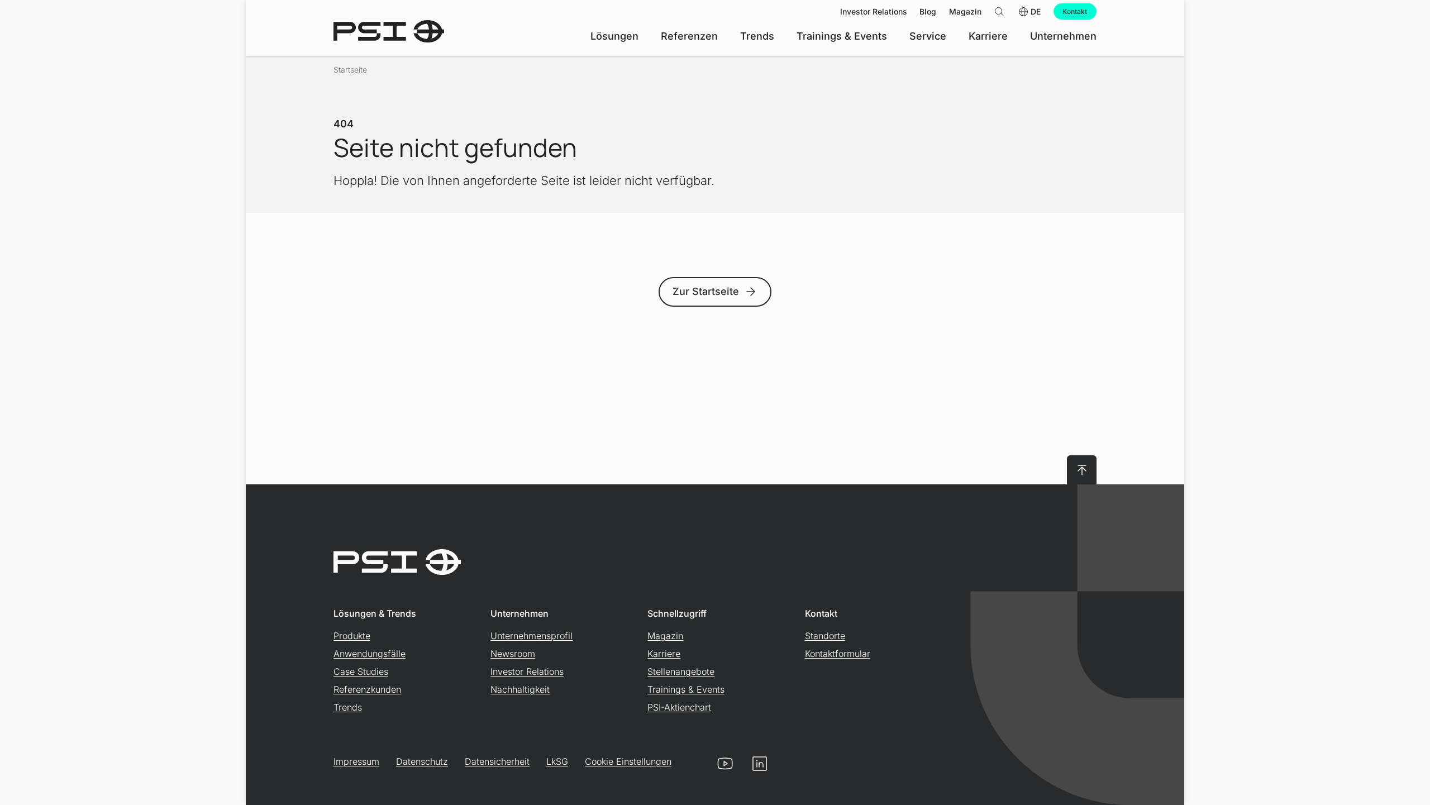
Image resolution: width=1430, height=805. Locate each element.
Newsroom (512, 653)
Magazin (665, 635)
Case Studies (360, 671)
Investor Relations (527, 671)
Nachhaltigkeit (520, 689)
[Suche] (999, 11)
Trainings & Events (685, 689)
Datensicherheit (497, 761)
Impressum (356, 761)
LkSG (557, 761)
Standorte (825, 635)
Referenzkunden (367, 689)
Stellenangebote (680, 671)
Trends (347, 707)
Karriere (663, 653)
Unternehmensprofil (531, 635)
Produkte (351, 635)
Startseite (350, 69)
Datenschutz (422, 761)
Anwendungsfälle (369, 653)
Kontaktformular (837, 653)
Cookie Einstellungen (628, 761)
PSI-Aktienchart (679, 707)
